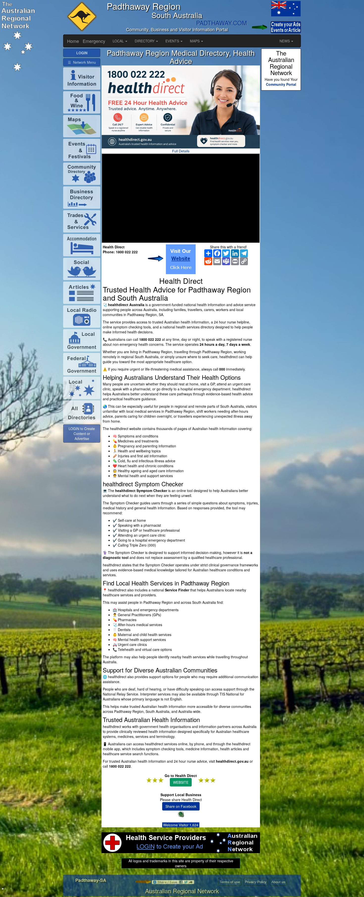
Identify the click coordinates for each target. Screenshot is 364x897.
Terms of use (230, 882)
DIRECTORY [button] (145, 40)
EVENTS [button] (172, 40)
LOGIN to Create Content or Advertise (82, 433)
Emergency (94, 41)
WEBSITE (180, 782)
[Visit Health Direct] (181, 259)
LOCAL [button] (119, 40)
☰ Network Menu (82, 62)
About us (278, 882)
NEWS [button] (285, 40)
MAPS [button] (195, 40)
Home (73, 41)
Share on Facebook (180, 806)
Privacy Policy (255, 882)
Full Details (180, 150)
